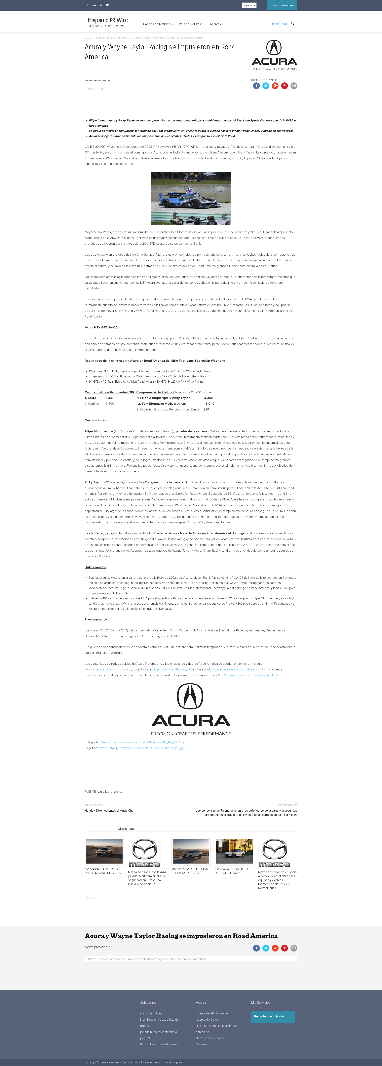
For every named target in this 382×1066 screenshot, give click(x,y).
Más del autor (126, 828)
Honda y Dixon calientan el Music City (109, 810)
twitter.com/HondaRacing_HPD (172, 669)
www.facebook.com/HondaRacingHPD (239, 669)
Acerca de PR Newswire (212, 1013)
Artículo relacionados (100, 828)
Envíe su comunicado (282, 5)
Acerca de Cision (207, 1019)
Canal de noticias (151, 1013)
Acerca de (217, 24)
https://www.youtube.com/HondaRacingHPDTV (249, 675)
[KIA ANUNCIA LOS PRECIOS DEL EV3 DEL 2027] (234, 851)
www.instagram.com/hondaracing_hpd (112, 669)
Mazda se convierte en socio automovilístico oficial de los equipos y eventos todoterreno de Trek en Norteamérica (277, 880)
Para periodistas (190, 24)
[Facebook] (88, 5)
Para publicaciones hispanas (159, 1044)
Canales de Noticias (156, 24)
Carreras (201, 1044)
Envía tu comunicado (269, 1016)
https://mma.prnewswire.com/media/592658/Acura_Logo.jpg (141, 748)
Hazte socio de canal (210, 1038)
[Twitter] (107, 5)
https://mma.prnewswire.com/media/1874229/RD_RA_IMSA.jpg (143, 742)
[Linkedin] (94, 5)
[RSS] (101, 5)
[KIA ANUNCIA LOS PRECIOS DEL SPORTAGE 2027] (191, 851)
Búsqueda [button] (280, 24)
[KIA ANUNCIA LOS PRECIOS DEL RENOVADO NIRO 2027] (104, 851)
